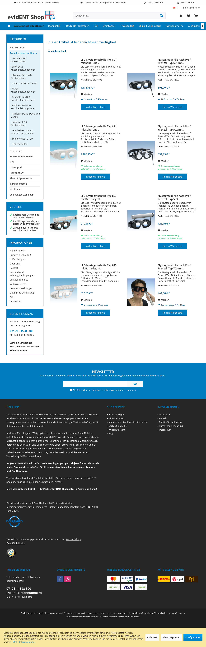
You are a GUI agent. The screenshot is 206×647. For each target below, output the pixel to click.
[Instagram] (67, 579)
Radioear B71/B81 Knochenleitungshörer (23, 107)
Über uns (15, 263)
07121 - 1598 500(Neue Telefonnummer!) (24, 591)
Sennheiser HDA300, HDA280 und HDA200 (22, 132)
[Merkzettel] (188, 16)
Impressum (16, 301)
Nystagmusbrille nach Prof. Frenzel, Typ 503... (174, 197)
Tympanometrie (18, 183)
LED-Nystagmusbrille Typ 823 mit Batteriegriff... (99, 267)
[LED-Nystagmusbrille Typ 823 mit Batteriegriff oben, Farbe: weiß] (63, 292)
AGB (12, 296)
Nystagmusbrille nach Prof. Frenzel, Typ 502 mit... (174, 128)
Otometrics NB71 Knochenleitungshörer (23, 98)
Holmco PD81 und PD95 (24, 83)
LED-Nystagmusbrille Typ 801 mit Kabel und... (99, 61)
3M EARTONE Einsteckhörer (18, 60)
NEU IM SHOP (17, 47)
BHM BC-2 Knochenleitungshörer (23, 68)
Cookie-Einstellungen (21, 288)
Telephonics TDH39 (22, 138)
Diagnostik (15, 151)
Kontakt (14, 267)
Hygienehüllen (19, 143)
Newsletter (165, 414)
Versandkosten (70, 613)
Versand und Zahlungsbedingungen (22, 274)
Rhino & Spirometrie (21, 178)
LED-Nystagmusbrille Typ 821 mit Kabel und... (99, 128)
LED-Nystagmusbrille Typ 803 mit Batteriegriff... (99, 197)
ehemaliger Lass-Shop (22, 194)
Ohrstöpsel (16, 167)
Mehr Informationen (24, 641)
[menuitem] (190, 8)
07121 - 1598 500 (21, 331)
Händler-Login (17, 250)
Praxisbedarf (16, 172)
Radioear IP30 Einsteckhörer (19, 123)
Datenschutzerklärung (22, 292)
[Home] (9, 26)
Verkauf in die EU (19, 279)
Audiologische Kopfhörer (23, 53)
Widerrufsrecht (18, 283)
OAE (12, 161)
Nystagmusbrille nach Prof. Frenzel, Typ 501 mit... (174, 61)
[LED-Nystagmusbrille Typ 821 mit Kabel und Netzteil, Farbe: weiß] (63, 154)
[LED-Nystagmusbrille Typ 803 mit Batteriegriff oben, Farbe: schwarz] (63, 224)
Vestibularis (16, 189)
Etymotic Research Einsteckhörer (21, 76)
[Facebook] (60, 579)
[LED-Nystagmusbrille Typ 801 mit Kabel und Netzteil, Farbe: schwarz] (63, 86)
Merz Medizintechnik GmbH (21, 488)
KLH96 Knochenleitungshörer (23, 90)
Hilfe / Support (18, 259)
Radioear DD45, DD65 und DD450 (25, 115)
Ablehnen (152, 637)
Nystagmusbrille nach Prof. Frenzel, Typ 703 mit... (174, 267)
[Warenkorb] (196, 16)
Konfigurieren (193, 637)
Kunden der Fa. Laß (20, 254)
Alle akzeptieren (171, 637)
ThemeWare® (133, 616)
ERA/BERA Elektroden (21, 156)
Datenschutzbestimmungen (89, 390)
